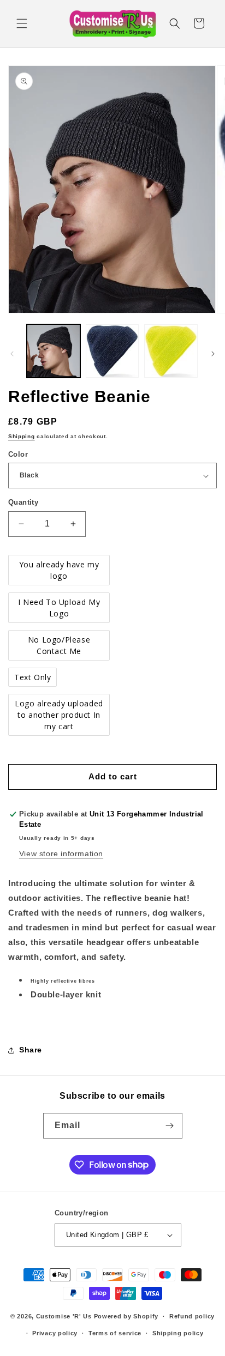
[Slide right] (213, 354)
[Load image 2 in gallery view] (112, 351)
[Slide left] (12, 354)
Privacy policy (55, 1333)
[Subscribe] (170, 1126)
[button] (22, 23)
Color (18, 454)
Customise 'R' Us (64, 1316)
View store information (61, 853)
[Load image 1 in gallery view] (53, 351)
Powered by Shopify (126, 1316)
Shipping (21, 436)
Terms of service (114, 1333)
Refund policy (192, 1316)
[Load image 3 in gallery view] (171, 351)
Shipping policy (178, 1333)
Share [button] (30, 1049)
